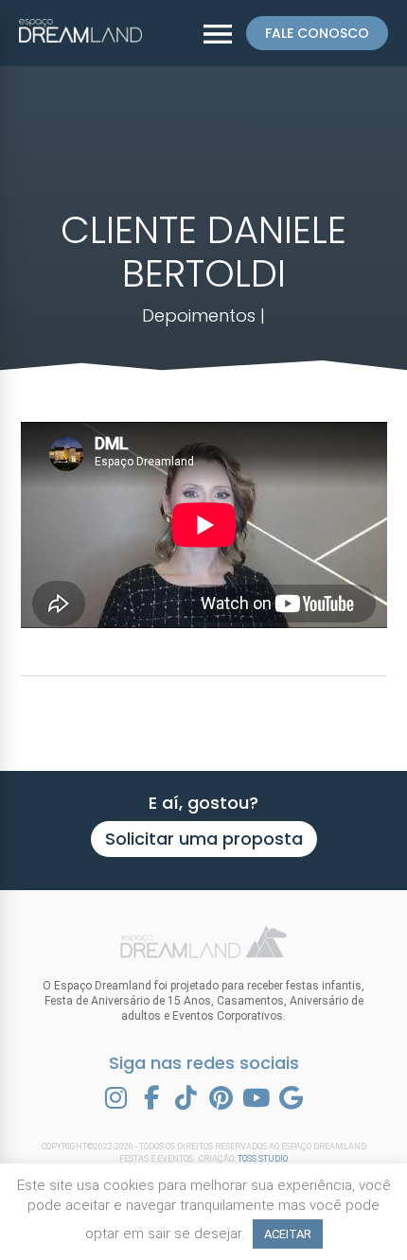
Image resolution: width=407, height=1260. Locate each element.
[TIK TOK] (186, 1098)
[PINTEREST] (221, 1098)
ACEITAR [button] (287, 1234)
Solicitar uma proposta (204, 838)
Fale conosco (317, 33)
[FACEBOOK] (151, 1098)
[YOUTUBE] (256, 1098)
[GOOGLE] (291, 1098)
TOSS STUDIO (263, 1159)
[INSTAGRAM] (116, 1098)
